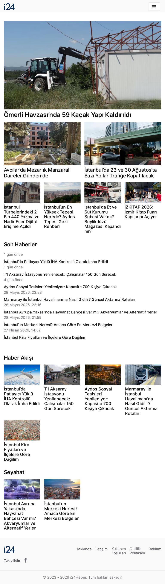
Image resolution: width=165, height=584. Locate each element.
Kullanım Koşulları (119, 550)
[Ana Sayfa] (9, 6)
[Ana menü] (154, 6)
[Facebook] (25, 560)
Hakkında (83, 549)
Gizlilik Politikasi (137, 550)
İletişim (101, 549)
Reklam (155, 549)
